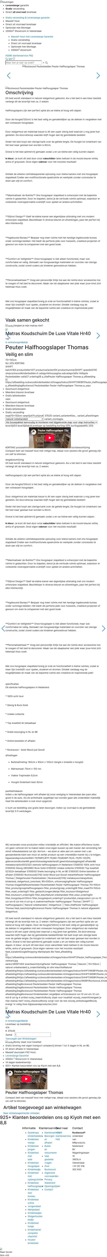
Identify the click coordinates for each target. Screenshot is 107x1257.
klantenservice (21, 55)
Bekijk (25, 342)
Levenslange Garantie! (17, 1055)
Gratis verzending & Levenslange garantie (27, 17)
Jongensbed (34, 1206)
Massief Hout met (32, 36)
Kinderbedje (34, 1169)
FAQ (31, 55)
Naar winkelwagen (13, 1113)
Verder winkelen (31, 1113)
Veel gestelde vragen (49, 1159)
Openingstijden (52, 1186)
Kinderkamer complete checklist (34, 1233)
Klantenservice (52, 1132)
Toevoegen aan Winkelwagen (20, 1038)
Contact (48, 1189)
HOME (9, 55)
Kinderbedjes (35, 1213)
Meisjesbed (34, 1209)
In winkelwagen (13, 342)
